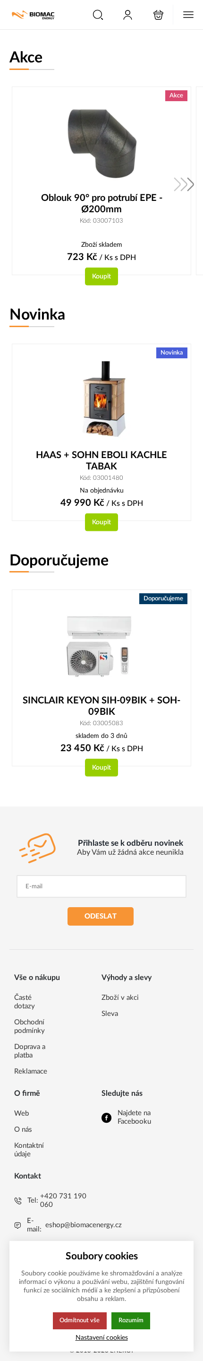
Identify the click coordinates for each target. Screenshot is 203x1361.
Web (21, 1113)
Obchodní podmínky (29, 1026)
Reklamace (30, 1071)
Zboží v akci (120, 997)
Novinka (37, 314)
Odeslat (101, 916)
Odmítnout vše (79, 1320)
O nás (23, 1129)
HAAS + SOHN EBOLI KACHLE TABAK (101, 461)
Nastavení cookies (102, 1337)
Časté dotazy (24, 1002)
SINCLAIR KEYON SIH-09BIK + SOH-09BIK (101, 706)
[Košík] (158, 15)
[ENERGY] (33, 15)
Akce (25, 57)
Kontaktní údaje (29, 1150)
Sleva (110, 1013)
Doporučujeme (59, 560)
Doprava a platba (29, 1051)
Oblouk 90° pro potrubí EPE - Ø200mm (101, 203)
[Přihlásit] (127, 15)
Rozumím (131, 1320)
